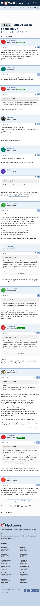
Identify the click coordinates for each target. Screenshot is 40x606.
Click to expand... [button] (20, 273)
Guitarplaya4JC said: (8, 257)
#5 (38, 155)
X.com (6, 550)
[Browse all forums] (33, 7)
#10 (38, 333)
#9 (38, 295)
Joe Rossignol (23, 554)
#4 (38, 124)
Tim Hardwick (23, 560)
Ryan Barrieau (23, 572)
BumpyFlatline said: (8, 446)
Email (2, 550)
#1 (38, 47)
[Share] (35, 47)
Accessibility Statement (16, 589)
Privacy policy (5, 589)
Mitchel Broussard (6, 560)
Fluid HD (6, 592)
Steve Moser (4, 579)
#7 (38, 210)
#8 (38, 253)
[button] (2, 2)
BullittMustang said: (8, 181)
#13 (38, 485)
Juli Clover (4, 554)
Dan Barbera (4, 572)
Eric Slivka (22, 547)
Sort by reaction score (30, 32)
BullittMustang (7, 32)
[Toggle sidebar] (38, 7)
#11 (38, 377)
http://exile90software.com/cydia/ (19, 196)
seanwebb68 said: (8, 98)
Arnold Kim (4, 547)
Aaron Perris (23, 579)
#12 (38, 442)
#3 (38, 94)
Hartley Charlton (5, 566)
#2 (38, 74)
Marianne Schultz (24, 566)
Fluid (2, 592)
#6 (38, 176)
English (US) (34, 591)
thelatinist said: (7, 300)
